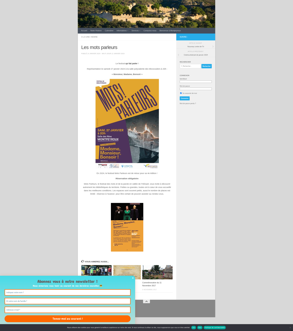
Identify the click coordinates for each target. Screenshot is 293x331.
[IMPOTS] (206, 37)
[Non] (290, 327)
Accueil (84, 31)
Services (135, 31)
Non (199, 327)
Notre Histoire (96, 31)
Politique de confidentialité (215, 327)
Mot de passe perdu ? (188, 103)
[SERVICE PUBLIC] (210, 36)
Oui (193, 327)
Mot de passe (185, 86)
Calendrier (109, 31)
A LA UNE (85, 37)
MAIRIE (94, 37)
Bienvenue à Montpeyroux (170, 31)
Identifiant (183, 79)
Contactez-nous (150, 31)
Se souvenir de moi (189, 93)
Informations (122, 31)
